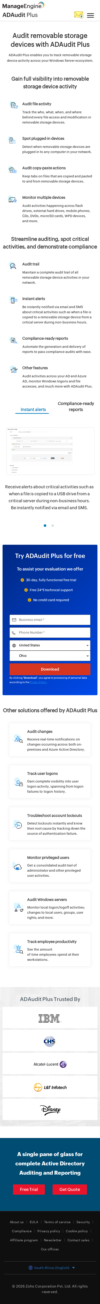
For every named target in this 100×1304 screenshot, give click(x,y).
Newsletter (53, 1240)
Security (83, 1222)
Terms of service (57, 1222)
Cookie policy (77, 1231)
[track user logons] (50, 781)
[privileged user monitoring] (50, 865)
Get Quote (70, 1189)
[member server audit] (50, 907)
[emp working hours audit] (50, 949)
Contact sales (78, 1240)
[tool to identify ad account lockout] (50, 823)
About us (17, 1222)
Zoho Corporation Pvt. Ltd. (48, 1286)
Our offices (50, 1249)
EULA (34, 1222)
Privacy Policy (38, 682)
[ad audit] (50, 739)
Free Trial (29, 1189)
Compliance (22, 1231)
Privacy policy (48, 1231)
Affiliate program (24, 1240)
